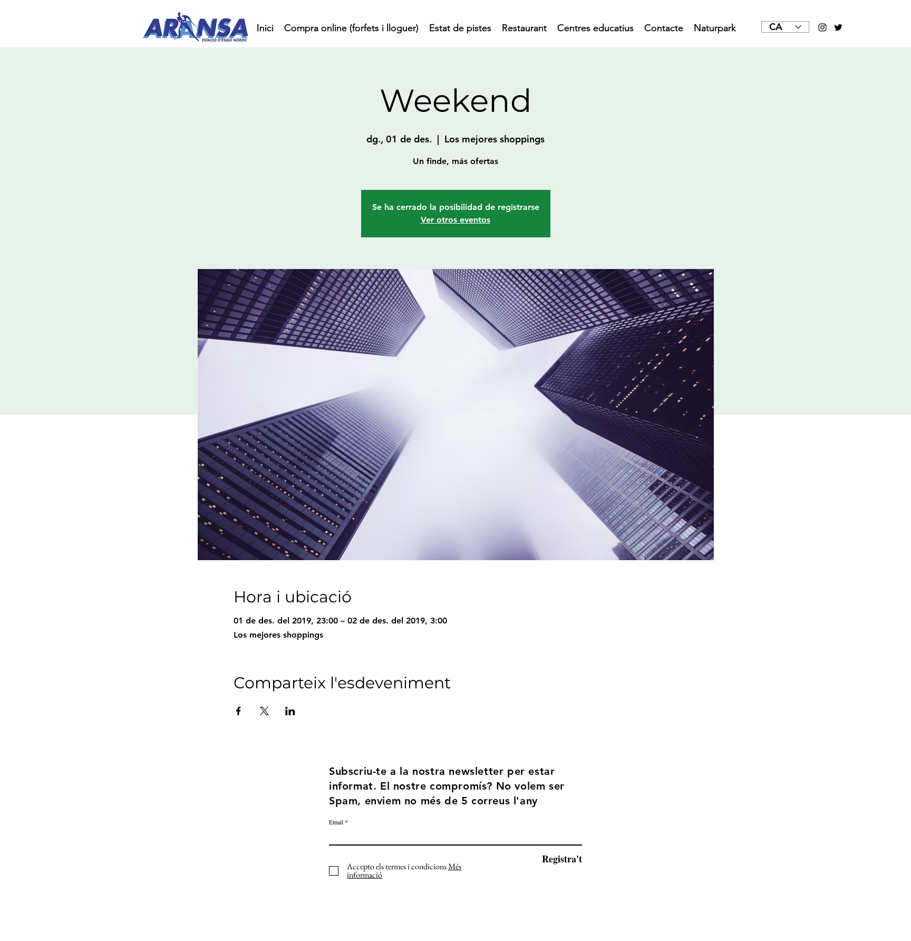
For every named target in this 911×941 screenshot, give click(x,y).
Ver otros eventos (455, 220)
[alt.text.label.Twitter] (838, 27)
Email (336, 822)
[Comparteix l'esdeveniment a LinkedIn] (290, 711)
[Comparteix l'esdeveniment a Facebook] (239, 711)
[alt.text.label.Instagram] (822, 27)
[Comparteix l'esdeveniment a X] (264, 711)
